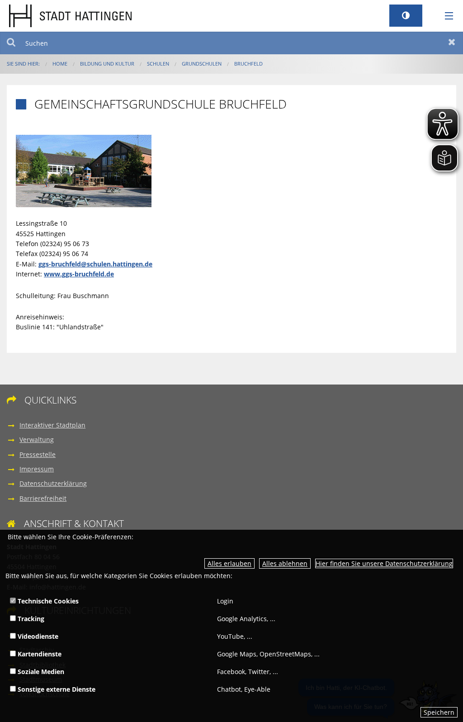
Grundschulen (202, 63)
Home (59, 63)
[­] (446, 16)
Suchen (11, 43)
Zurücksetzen (452, 43)
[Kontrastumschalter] (405, 16)
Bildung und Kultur (107, 63)
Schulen (158, 63)
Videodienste (37, 636)
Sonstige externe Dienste (55, 689)
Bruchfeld (248, 63)
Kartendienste (38, 654)
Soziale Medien (40, 671)
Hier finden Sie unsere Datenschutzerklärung (384, 563)
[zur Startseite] (70, 15)
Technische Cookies (47, 601)
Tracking (30, 618)
